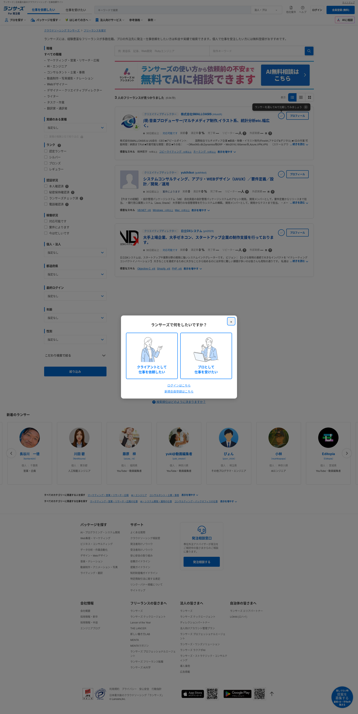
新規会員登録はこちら (179, 391)
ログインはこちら (179, 385)
